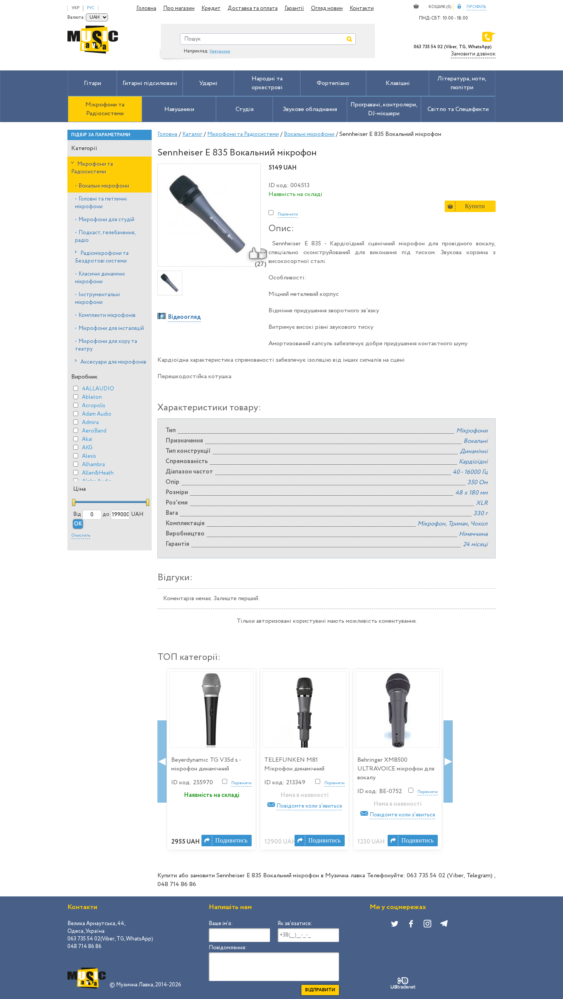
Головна (146, 8)
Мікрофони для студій (104, 220)
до (106, 514)
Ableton (92, 397)
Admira (90, 422)
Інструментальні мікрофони (97, 298)
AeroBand (94, 431)
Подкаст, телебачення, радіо (105, 236)
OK (78, 524)
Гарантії (294, 8)
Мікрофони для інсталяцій (109, 328)
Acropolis (93, 406)
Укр (75, 8)
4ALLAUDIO (98, 389)
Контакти (362, 8)
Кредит (211, 8)
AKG (87, 448)
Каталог (192, 134)
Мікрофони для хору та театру (106, 345)
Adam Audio (96, 414)
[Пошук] (349, 39)
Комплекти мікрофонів (105, 315)
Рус (90, 8)
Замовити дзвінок (473, 54)
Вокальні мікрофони (102, 186)
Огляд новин (327, 8)
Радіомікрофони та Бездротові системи (102, 257)
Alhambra (93, 464)
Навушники (219, 51)
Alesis (89, 456)
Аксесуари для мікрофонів (113, 362)
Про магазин (179, 8)
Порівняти (288, 214)
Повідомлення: (228, 948)
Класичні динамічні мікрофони (100, 278)
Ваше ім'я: (220, 923)
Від (77, 514)
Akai (87, 439)
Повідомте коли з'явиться (309, 806)
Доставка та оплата (252, 8)
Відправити (320, 990)
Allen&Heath (98, 473)
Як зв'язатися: (295, 923)
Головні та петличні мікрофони (101, 203)
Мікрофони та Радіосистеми (92, 168)
